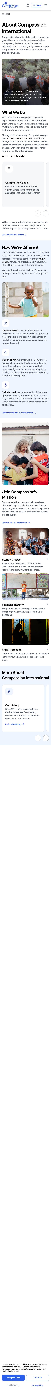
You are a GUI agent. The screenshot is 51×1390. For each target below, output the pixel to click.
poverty (32, 117)
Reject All (38, 1378)
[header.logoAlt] (10, 7)
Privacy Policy (37, 1385)
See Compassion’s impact (13, 234)
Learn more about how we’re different (17, 413)
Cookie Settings (13, 1385)
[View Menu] (46, 5)
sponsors (42, 339)
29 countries (36, 138)
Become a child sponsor (13, 502)
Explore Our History (13, 724)
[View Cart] (28, 5)
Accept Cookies (13, 1378)
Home (7, 14)
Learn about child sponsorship (14, 523)
